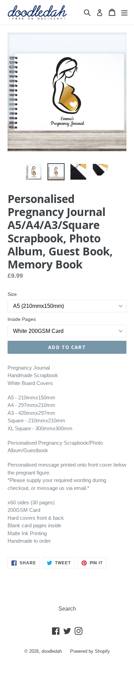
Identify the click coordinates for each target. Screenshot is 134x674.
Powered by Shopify (90, 651)
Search (67, 609)
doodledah (52, 651)
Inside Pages (22, 319)
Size (12, 294)
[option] (33, 171)
